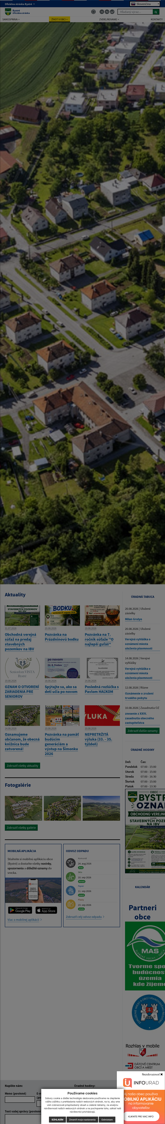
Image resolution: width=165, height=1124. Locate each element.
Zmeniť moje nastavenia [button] (82, 1119)
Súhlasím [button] (57, 1119)
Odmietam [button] (107, 1119)
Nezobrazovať (151, 1074)
